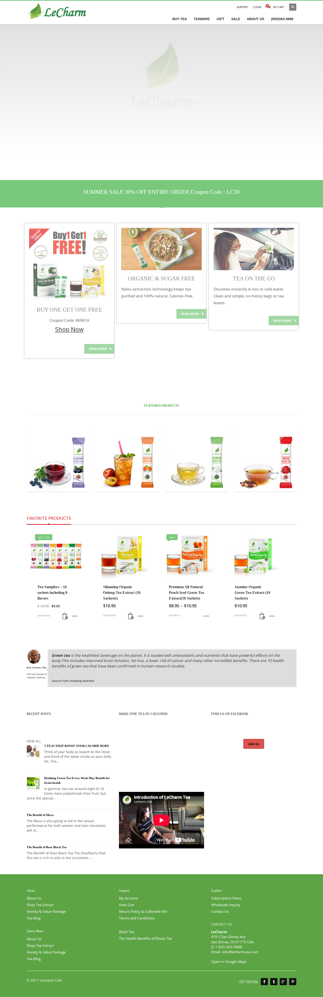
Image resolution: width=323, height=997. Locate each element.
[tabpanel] (161, 77)
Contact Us (220, 911)
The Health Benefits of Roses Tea (145, 938)
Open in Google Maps (228, 961)
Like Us (253, 744)
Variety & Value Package (46, 911)
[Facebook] (264, 981)
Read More (98, 349)
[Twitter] (273, 981)
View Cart (126, 904)
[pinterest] (292, 981)
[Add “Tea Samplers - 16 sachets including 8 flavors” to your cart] (65, 616)
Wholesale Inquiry (225, 904)
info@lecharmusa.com (240, 951)
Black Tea (126, 931)
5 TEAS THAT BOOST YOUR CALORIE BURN (76, 746)
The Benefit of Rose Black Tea (47, 847)
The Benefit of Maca (40, 815)
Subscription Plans (226, 898)
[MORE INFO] (74, 616)
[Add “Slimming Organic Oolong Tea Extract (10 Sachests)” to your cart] (131, 616)
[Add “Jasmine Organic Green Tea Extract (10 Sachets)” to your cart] (262, 616)
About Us (34, 898)
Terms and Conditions (137, 918)
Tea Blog (34, 918)
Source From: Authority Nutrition (73, 681)
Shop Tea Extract (40, 904)
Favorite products (49, 518)
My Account (128, 898)
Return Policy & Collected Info (143, 911)
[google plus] (283, 981)
